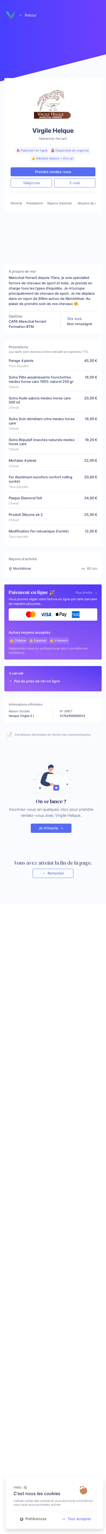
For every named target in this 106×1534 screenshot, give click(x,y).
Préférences (35, 1519)
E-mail (75, 183)
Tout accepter (79, 1519)
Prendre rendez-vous (53, 172)
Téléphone (31, 183)
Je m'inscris (49, 828)
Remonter (55, 873)
